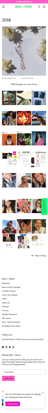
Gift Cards (6, 318)
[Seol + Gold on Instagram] (6, 347)
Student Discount (9, 314)
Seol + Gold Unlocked (11, 322)
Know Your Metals (9, 295)
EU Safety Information (11, 326)
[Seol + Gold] (23, 7)
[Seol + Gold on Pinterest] (10, 347)
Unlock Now (13, 404)
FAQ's (4, 299)
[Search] (39, 6)
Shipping (6, 283)
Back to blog (40, 255)
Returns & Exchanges (11, 287)
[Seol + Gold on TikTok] (13, 347)
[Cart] (44, 6)
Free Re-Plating (9, 291)
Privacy (5, 310)
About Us (6, 303)
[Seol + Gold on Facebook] (3, 347)
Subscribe (8, 378)
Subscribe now (44, 206)
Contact (5, 306)
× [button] (42, 392)
